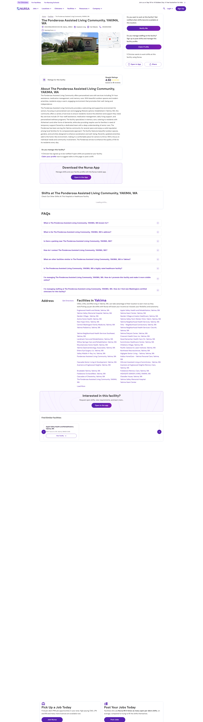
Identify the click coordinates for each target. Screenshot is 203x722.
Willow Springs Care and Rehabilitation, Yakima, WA (97, 342)
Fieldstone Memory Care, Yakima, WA (134, 371)
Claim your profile (49, 156)
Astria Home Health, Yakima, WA (89, 319)
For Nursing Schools (51, 2)
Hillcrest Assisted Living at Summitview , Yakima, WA (140, 362)
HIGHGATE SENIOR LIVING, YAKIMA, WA (135, 374)
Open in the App (81, 177)
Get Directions (68, 301)
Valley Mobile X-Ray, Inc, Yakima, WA (91, 353)
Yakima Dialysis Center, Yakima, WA (134, 333)
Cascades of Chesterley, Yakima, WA (91, 376)
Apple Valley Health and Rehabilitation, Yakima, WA (140, 310)
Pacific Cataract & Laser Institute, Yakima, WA (138, 348)
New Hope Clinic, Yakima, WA (88, 322)
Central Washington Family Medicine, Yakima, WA (96, 325)
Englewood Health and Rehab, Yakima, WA (93, 310)
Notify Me (144, 28)
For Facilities (36, 2)
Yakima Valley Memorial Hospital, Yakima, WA (94, 313)
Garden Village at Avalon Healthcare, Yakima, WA (139, 316)
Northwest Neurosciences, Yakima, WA (135, 350)
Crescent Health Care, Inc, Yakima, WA (135, 336)
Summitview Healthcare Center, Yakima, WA (137, 342)
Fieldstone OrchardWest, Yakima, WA (91, 374)
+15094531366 (106, 27)
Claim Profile (143, 47)
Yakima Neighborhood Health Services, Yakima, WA (139, 322)
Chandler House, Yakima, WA (131, 376)
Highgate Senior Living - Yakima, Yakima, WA (137, 353)
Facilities (50, 16)
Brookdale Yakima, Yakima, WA (88, 371)
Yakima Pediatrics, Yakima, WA (88, 327)
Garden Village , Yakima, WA (88, 316)
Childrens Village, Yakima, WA (131, 345)
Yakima (100, 300)
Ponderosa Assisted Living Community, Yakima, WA (96, 356)
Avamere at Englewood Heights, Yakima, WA (94, 365)
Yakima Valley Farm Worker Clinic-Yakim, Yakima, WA (140, 319)
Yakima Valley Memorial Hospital (133, 379)
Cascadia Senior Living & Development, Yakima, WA (97, 362)
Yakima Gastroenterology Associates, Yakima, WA (96, 348)
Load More (81, 386)
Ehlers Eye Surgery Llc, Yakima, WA (90, 350)
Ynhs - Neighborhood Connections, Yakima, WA (138, 325)
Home (44, 16)
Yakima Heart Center (128, 382)
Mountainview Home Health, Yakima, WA (92, 345)
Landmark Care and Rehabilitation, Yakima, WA (95, 339)
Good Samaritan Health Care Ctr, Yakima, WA (137, 339)
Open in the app (101, 405)
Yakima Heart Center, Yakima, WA (133, 313)
